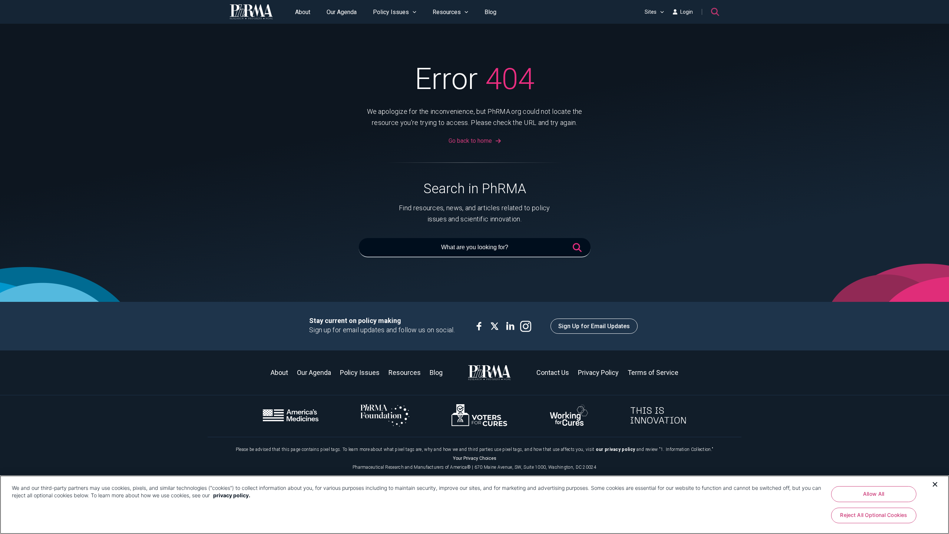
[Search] (715, 12)
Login (686, 12)
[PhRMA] (251, 12)
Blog (490, 12)
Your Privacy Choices (474, 458)
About (302, 12)
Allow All (873, 494)
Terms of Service (653, 372)
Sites (651, 12)
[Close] (934, 483)
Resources (447, 12)
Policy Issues (391, 12)
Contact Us (552, 372)
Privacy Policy (598, 372)
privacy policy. (231, 495)
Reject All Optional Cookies (873, 515)
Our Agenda (342, 12)
